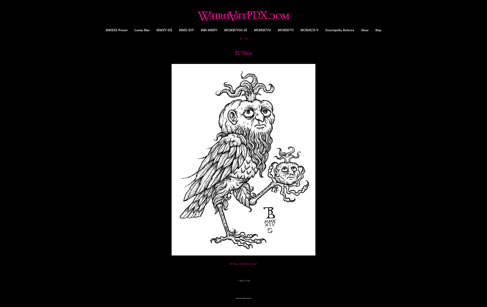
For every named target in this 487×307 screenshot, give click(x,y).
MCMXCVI (286, 29)
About (365, 29)
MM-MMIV (209, 29)
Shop (378, 29)
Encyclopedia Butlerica (339, 29)
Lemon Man (142, 29)
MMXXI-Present (117, 29)
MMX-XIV (186, 29)
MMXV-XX (164, 29)
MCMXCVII (262, 29)
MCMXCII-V (309, 29)
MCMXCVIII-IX (235, 29)
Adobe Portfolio (247, 298)
